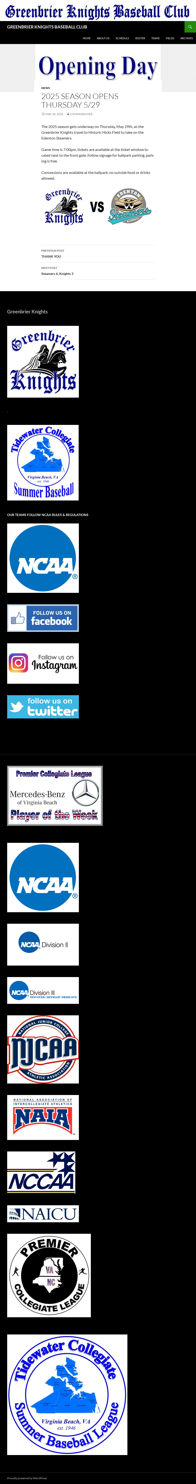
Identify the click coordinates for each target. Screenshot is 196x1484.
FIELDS (170, 38)
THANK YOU (52, 253)
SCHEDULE (122, 38)
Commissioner (81, 114)
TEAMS (155, 38)
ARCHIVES (186, 38)
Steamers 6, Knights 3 (57, 271)
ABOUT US (103, 38)
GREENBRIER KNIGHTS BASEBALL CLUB (47, 26)
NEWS (45, 88)
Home (87, 38)
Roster (140, 38)
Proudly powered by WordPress (27, 1478)
